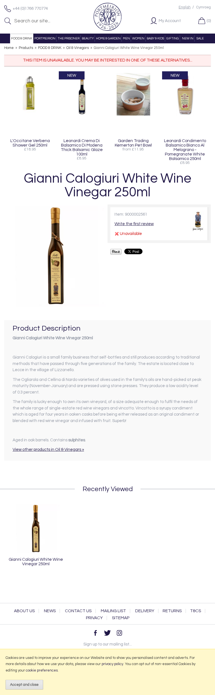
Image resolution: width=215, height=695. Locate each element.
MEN (126, 38)
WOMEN (138, 38)
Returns (172, 611)
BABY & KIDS (155, 38)
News (50, 611)
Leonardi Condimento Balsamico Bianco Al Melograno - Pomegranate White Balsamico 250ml (185, 149)
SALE (200, 38)
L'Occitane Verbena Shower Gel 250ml (30, 142)
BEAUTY (88, 38)
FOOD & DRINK (21, 38)
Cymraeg (203, 7)
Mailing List (113, 611)
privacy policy (112, 664)
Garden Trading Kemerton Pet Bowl (133, 142)
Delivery (144, 611)
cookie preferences (42, 670)
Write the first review (134, 224)
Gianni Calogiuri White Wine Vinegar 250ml (36, 561)
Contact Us (78, 611)
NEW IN (187, 38)
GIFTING (172, 38)
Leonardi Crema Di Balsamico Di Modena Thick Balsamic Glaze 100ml (82, 147)
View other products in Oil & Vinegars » (48, 449)
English (185, 7)
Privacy (94, 618)
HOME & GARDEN (108, 38)
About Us (24, 611)
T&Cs (195, 611)
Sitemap (120, 618)
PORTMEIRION (44, 38)
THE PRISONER (69, 38)
